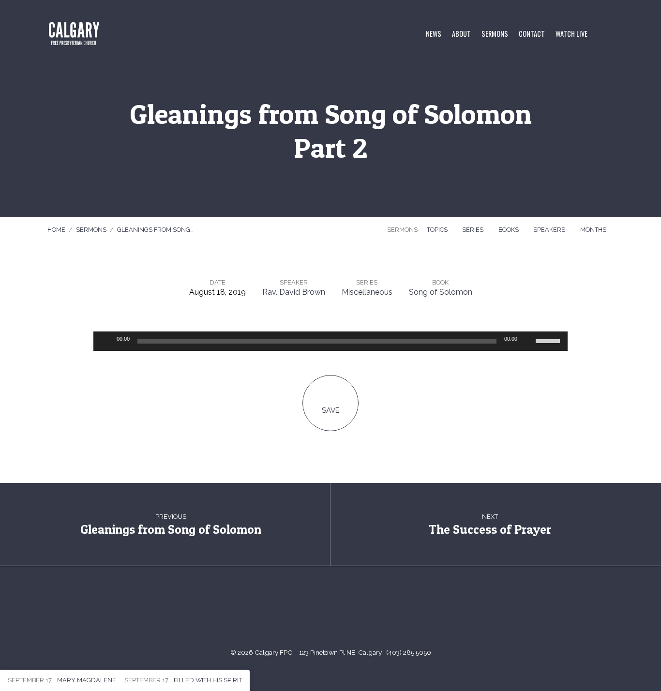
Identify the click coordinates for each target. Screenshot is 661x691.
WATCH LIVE (571, 33)
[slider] (549, 340)
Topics (438, 229)
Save (331, 410)
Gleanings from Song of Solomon (170, 529)
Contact (532, 33)
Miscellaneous (367, 292)
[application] (330, 341)
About (461, 33)
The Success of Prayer (490, 529)
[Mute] (528, 341)
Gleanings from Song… (155, 229)
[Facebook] (342, 611)
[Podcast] (366, 611)
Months (594, 229)
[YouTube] (319, 611)
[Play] (106, 341)
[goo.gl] (295, 611)
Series (473, 229)
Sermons (494, 33)
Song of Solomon (440, 292)
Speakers (550, 229)
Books (509, 229)
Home (56, 229)
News (433, 33)
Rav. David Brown (293, 292)
